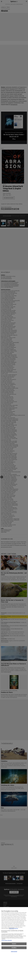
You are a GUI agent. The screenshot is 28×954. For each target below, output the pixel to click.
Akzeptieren (14, 943)
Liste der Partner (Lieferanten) (6, 940)
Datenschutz (11, 928)
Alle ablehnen (14, 947)
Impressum (16, 928)
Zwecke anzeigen (14, 951)
